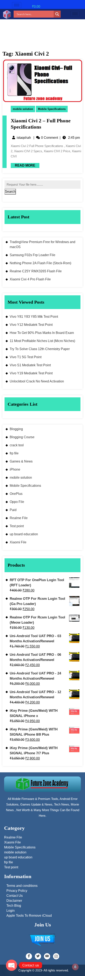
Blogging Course (22, 437)
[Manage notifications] (75, 967)
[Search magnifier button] (57, 14)
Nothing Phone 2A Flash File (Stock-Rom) (40, 263)
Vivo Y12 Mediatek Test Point (31, 324)
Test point (17, 526)
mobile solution (23, 109)
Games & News (21, 461)
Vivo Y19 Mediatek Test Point (31, 373)
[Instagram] (56, 956)
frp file (14, 453)
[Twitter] (38, 956)
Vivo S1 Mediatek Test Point (30, 365)
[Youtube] (47, 956)
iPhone (15, 469)
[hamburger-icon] (16, 5)
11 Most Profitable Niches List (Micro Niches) (42, 341)
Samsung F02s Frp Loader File (32, 255)
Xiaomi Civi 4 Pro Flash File (30, 279)
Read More (23, 165)
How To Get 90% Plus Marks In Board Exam (42, 333)
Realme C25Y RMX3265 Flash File (36, 271)
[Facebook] (29, 956)
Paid (13, 510)
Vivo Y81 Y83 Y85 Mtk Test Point (34, 316)
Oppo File (17, 502)
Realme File (19, 518)
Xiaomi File (18, 542)
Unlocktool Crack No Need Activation (37, 381)
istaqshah (24, 137)
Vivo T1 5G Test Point (25, 357)
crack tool (17, 445)
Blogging (16, 429)
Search (10, 191)
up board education (24, 534)
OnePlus (16, 493)
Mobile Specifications (52, 109)
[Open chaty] (11, 965)
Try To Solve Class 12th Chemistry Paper (40, 349)
